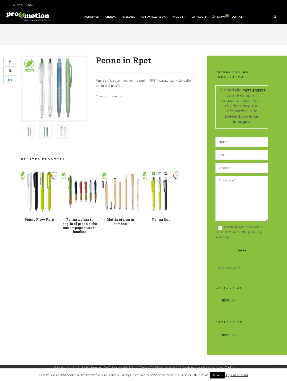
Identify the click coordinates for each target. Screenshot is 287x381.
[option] (28, 132)
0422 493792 (254, 90)
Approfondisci (236, 375)
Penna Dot (161, 219)
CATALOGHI (199, 16)
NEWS (221, 17)
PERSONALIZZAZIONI (153, 16)
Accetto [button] (217, 375)
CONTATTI (238, 16)
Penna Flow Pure (39, 219)
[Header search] (275, 17)
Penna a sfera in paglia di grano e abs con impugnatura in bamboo (79, 225)
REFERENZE (128, 16)
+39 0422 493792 (23, 4)
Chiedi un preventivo (110, 96)
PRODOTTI (179, 16)
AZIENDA (110, 16)
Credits (229, 367)
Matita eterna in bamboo (120, 221)
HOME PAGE (91, 16)
